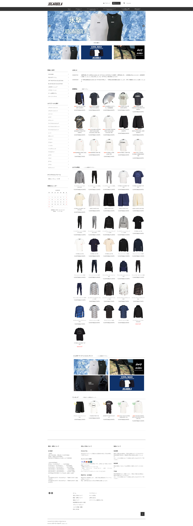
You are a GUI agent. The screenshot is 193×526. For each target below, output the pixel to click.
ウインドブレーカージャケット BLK (109, 276)
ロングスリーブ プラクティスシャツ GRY (94, 298)
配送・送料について (77, 497)
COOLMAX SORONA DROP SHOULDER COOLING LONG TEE (138, 417)
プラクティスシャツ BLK (109, 320)
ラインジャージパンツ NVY (94, 275)
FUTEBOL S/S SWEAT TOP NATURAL (79, 209)
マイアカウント (93, 493)
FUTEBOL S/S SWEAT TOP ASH (123, 186)
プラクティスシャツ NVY (123, 320)
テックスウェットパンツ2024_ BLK (94, 186)
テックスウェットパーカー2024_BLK (138, 321)
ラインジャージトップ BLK (123, 253)
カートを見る (92, 495)
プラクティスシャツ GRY (94, 320)
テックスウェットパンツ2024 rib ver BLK (80, 232)
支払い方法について (77, 495)
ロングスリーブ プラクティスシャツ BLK (109, 298)
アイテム (117, 3)
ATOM (77, 509)
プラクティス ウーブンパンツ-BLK (80, 416)
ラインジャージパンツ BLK (79, 275)
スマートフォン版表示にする (96, 500)
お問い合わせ (92, 497)
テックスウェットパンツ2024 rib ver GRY (94, 232)
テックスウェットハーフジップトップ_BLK (109, 232)
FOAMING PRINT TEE (94, 415)
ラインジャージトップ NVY (138, 253)
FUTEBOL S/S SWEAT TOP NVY (138, 186)
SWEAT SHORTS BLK (108, 208)
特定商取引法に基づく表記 (79, 502)
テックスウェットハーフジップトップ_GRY (123, 232)
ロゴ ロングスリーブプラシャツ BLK (138, 298)
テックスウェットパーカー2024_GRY (79, 186)
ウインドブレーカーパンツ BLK (138, 275)
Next (143, 26)
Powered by (49, 523)
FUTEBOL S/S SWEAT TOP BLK (79, 343)
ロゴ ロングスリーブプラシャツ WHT (123, 298)
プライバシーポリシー (78, 504)
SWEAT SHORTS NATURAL (138, 208)
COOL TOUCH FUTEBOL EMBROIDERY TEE (125, 416)
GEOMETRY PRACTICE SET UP (109, 416)
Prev (49, 26)
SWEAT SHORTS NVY (123, 208)
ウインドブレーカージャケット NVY (123, 276)
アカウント (107, 3)
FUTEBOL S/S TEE (138, 231)
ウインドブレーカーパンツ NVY (79, 297)
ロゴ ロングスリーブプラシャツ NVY (79, 321)
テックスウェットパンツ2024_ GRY (109, 186)
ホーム (74, 493)
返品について (76, 500)
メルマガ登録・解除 (77, 507)
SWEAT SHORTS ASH (94, 208)
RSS (74, 509)
